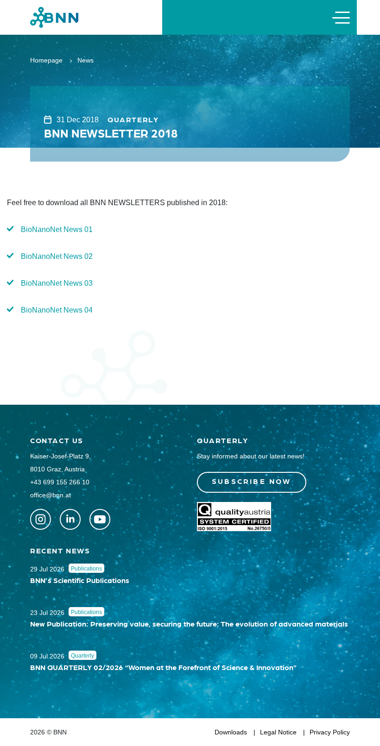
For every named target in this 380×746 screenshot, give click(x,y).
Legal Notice (278, 732)
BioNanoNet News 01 (57, 229)
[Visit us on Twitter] (40, 519)
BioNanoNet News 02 (57, 256)
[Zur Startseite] (54, 17)
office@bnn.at (50, 495)
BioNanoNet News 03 (57, 283)
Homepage (46, 60)
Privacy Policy (330, 732)
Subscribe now (251, 480)
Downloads (231, 732)
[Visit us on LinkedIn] (70, 519)
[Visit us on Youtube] (99, 519)
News (85, 60)
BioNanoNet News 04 (57, 310)
